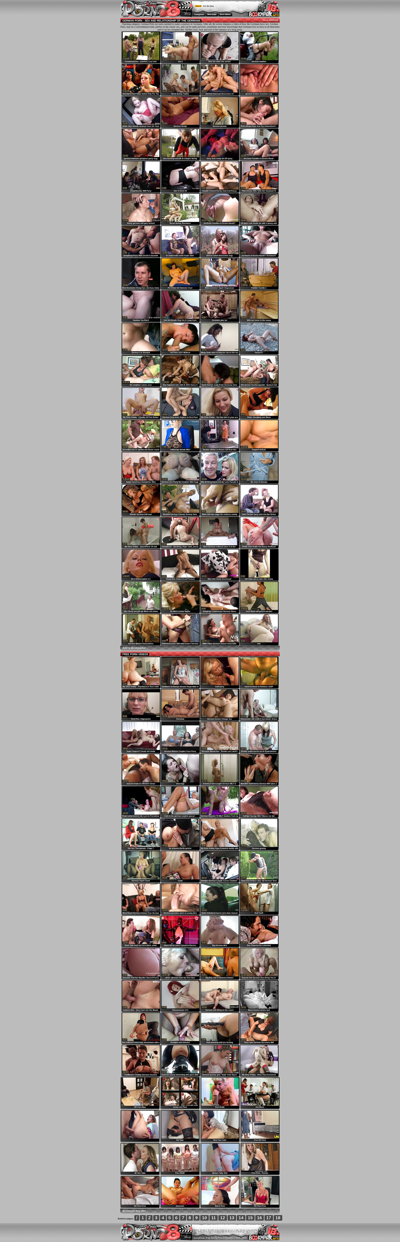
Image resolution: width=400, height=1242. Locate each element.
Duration (273, 20)
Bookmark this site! (134, 1211)
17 (268, 1217)
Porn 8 (198, 6)
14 (241, 1217)
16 (259, 1217)
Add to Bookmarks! (134, 648)
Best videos (225, 14)
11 (213, 1217)
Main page (211, 14)
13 (231, 1217)
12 (222, 1217)
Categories (199, 14)
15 (250, 1217)
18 (277, 1217)
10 (204, 1217)
